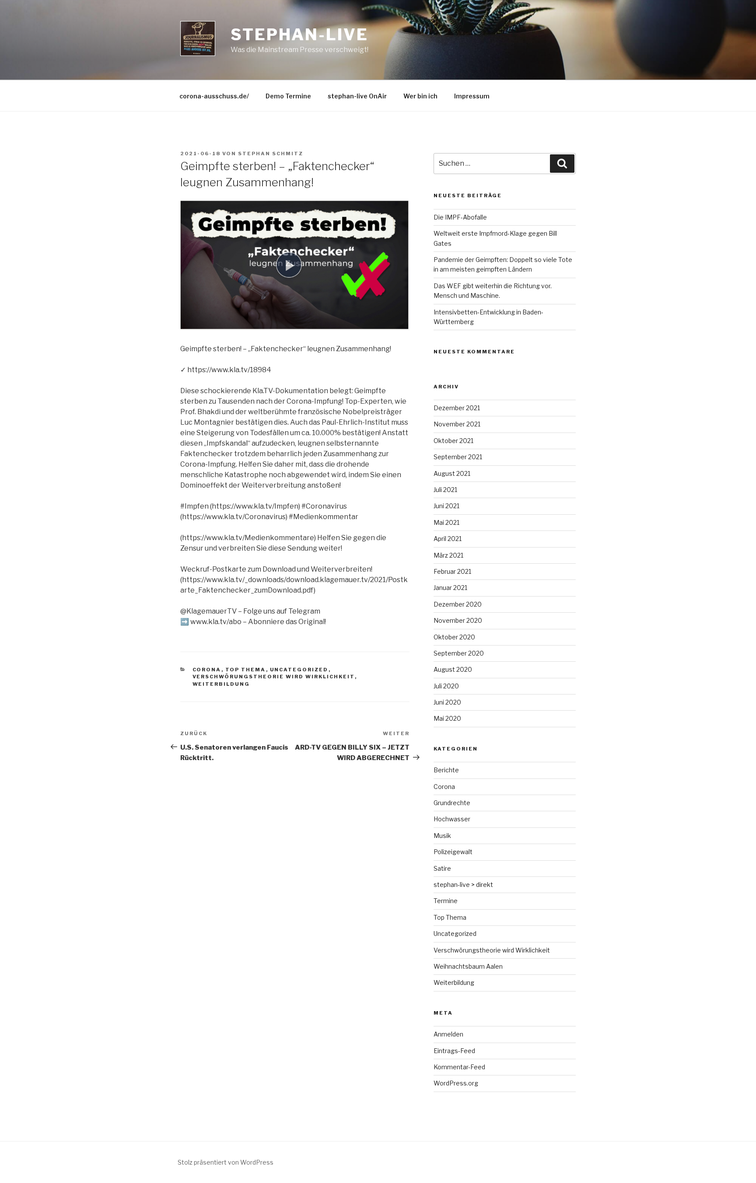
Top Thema (245, 670)
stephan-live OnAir (357, 96)
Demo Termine (288, 96)
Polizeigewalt (453, 851)
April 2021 (448, 538)
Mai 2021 (446, 522)
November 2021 (457, 424)
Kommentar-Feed (459, 1067)
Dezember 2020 (458, 604)
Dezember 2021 (457, 408)
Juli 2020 (446, 686)
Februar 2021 (452, 571)
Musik (442, 835)
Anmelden (448, 1034)
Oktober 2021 (453, 440)
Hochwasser (452, 819)
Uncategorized (299, 670)
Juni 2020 (447, 702)
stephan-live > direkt (463, 884)
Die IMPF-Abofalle (460, 217)
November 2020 (458, 620)
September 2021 (458, 457)
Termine (446, 900)
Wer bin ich (420, 96)
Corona (206, 670)
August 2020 (453, 669)
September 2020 (459, 653)
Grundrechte (452, 802)
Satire (442, 868)
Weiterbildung (221, 684)
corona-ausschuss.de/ (214, 96)
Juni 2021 (446, 505)
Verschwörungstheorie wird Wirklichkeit (273, 677)
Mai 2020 (447, 718)
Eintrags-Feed (454, 1050)
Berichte (446, 770)
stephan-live (299, 34)
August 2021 (452, 473)
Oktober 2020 (454, 637)
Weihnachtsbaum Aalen (468, 966)
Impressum (472, 96)
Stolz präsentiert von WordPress (225, 1162)
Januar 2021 (450, 587)
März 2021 (448, 555)
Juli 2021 (445, 489)
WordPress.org (456, 1083)
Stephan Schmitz (270, 153)
